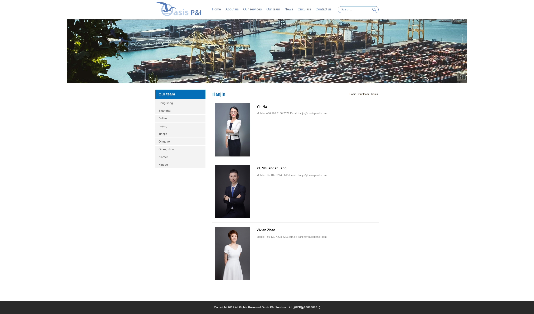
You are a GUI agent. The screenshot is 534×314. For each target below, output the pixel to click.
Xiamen (164, 157)
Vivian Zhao (266, 230)
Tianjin (163, 133)
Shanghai (165, 110)
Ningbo (163, 164)
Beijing (163, 126)
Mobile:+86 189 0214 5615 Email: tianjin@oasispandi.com (292, 175)
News (289, 9)
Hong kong (166, 103)
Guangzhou (166, 149)
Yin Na (262, 106)
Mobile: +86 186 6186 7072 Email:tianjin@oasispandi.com (292, 113)
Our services (252, 9)
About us (232, 9)
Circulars (304, 9)
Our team (273, 9)
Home (216, 9)
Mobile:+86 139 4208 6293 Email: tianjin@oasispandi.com (292, 236)
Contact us (323, 9)
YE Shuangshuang (272, 168)
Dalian (163, 118)
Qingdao (164, 141)
